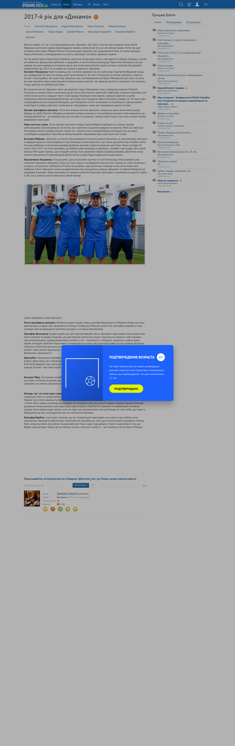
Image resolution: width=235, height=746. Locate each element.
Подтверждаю (126, 389)
